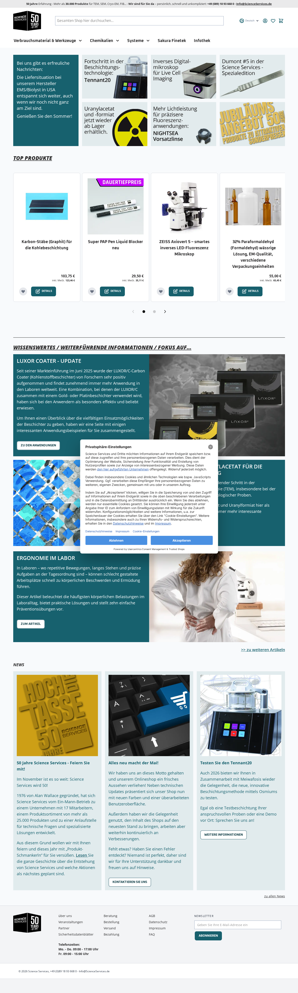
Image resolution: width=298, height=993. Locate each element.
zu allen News (274, 896)
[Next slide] (165, 311)
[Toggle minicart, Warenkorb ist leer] (281, 20)
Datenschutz (158, 922)
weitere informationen (223, 834)
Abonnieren (208, 935)
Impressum (157, 928)
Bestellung (111, 922)
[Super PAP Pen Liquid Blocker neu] (116, 206)
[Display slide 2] (154, 311)
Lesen (82, 855)
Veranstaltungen (70, 922)
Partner (63, 928)
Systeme (135, 41)
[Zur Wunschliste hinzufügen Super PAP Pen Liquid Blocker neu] (92, 291)
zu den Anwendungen (38, 445)
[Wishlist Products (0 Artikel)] (273, 20)
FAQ (152, 934)
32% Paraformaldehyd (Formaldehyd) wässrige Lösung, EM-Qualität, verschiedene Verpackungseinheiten (253, 254)
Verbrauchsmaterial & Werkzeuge (45, 41)
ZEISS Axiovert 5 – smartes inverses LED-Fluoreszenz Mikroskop (184, 248)
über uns (65, 916)
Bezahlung (111, 934)
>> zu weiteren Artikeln (263, 649)
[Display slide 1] (144, 311)
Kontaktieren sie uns (129, 882)
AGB (152, 916)
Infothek (202, 41)
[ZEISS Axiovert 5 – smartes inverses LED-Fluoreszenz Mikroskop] (184, 206)
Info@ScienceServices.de (254, 4)
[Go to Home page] (27, 21)
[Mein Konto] (265, 20)
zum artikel (31, 624)
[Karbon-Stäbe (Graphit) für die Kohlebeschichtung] (47, 206)
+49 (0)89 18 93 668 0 (63, 971)
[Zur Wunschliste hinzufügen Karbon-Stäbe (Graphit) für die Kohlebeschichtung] (23, 291)
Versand (110, 928)
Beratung (110, 916)
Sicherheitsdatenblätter (76, 934)
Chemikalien (101, 41)
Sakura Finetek (172, 41)
